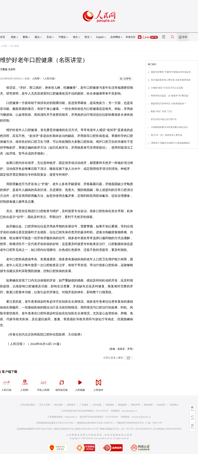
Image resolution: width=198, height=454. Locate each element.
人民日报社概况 (27, 405)
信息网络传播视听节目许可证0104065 (34, 429)
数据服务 (122, 405)
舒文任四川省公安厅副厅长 (164, 119)
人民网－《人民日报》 (44, 78)
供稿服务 (109, 405)
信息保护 (161, 405)
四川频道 (14, 46)
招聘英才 (71, 405)
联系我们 (174, 405)
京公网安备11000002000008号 (167, 429)
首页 (2, 37)
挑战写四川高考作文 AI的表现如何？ (168, 103)
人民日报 (6, 390)
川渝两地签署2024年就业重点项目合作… (170, 127)
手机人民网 (43, 390)
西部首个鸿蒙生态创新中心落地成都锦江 (170, 143)
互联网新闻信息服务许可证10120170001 (55, 423)
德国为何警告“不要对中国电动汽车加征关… (172, 72)
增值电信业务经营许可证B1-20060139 (95, 423)
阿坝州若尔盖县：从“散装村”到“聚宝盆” (170, 96)
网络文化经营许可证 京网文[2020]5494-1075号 (76, 429)
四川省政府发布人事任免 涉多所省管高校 (170, 80)
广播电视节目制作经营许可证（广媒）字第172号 (139, 423)
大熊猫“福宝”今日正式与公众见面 (167, 88)
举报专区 (131, 37)
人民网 (3, 46)
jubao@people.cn (129, 411)
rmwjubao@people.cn (141, 417)
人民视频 (80, 390)
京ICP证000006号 (143, 429)
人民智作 (98, 390)
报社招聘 (58, 405)
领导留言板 (61, 390)
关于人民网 (44, 405)
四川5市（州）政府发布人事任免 (166, 135)
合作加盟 (97, 405)
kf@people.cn (71, 417)
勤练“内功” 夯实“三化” (161, 111)
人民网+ (24, 390)
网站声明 (135, 405)
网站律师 (148, 405)
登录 (184, 37)
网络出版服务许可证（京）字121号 (116, 429)
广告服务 (84, 405)
